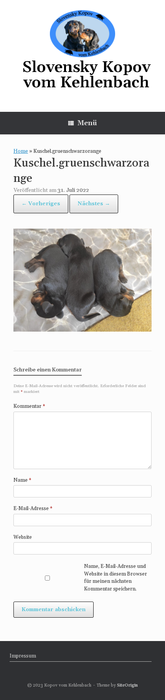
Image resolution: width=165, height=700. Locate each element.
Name (22, 480)
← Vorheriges (40, 203)
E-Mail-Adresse (33, 508)
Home (20, 151)
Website (22, 537)
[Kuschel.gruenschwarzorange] (82, 329)
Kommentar (29, 406)
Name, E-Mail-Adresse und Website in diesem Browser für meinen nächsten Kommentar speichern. (115, 577)
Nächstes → (94, 203)
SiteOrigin (127, 685)
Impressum (23, 656)
